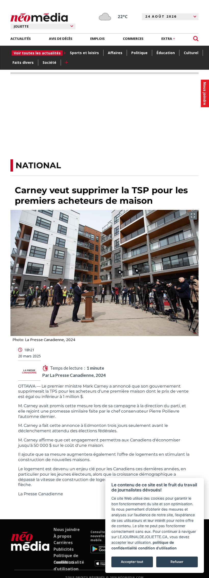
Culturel (191, 52)
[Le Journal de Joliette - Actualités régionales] (39, 17)
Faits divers (23, 62)
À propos (62, 536)
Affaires (115, 52)
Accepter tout (132, 562)
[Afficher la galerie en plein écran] (193, 215)
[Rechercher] (196, 38)
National (38, 165)
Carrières (63, 542)
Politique (139, 52)
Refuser (177, 562)
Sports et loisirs (84, 52)
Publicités (64, 549)
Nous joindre (67, 529)
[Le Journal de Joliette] (30, 548)
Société (49, 62)
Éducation (165, 52)
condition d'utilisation (157, 548)
